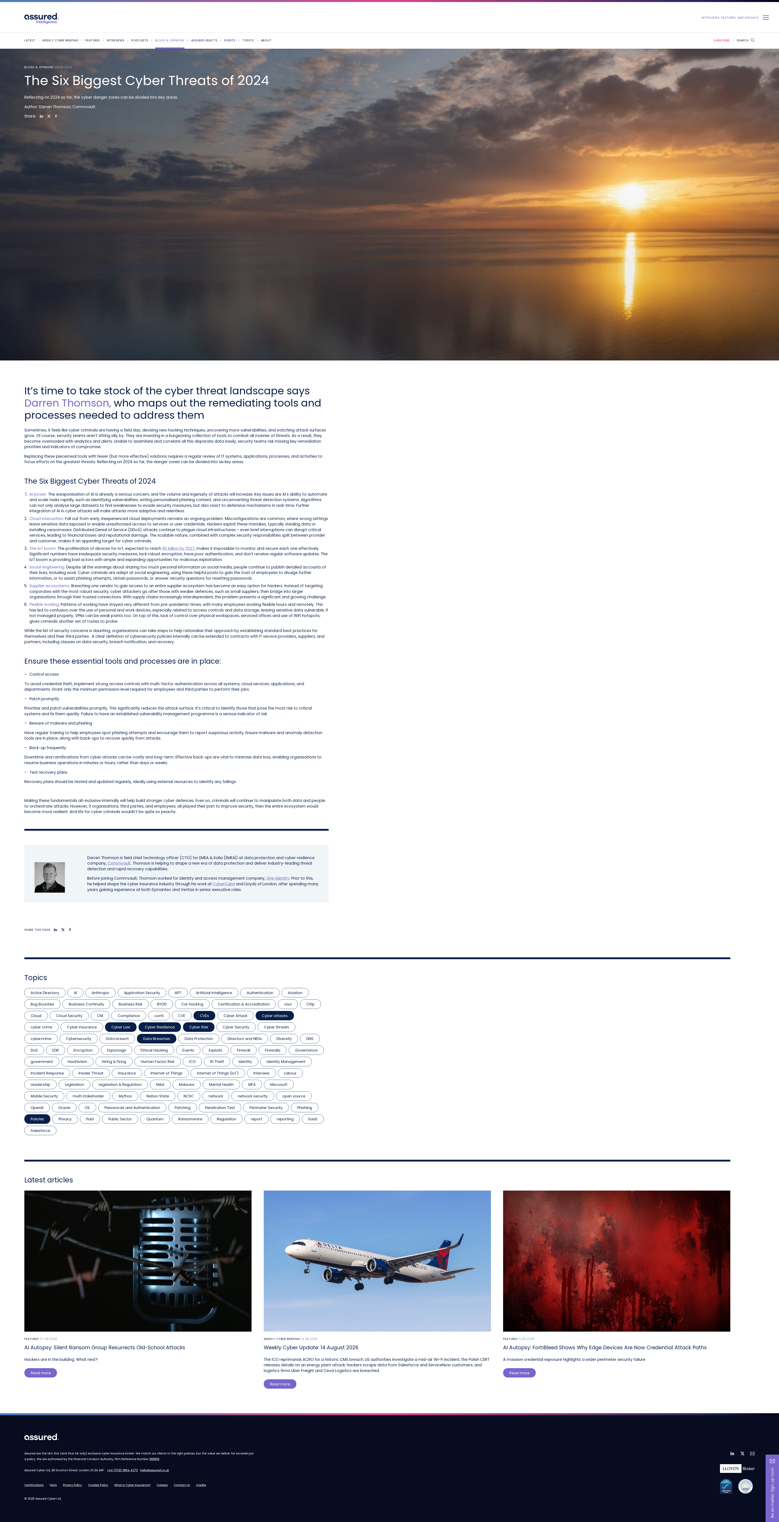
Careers (162, 1485)
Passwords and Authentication (132, 1107)
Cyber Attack (235, 1015)
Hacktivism (77, 1061)
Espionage (116, 1050)
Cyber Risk (198, 1027)
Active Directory (45, 992)
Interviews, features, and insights (730, 17)
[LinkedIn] (41, 116)
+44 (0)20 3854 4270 (122, 1470)
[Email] (752, 1453)
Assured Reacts (204, 40)
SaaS (312, 1119)
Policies (37, 1119)
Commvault (119, 863)
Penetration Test (220, 1107)
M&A (160, 1084)
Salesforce (40, 1130)
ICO (192, 1061)
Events (230, 40)
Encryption (83, 1050)
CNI (100, 1015)
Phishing (304, 1107)
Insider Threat (91, 1073)
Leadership (40, 1084)
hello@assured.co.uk (154, 1470)
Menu (766, 17)
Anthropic (100, 992)
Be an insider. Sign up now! (772, 1493)
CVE (181, 1015)
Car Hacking (192, 1004)
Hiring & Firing (114, 1061)
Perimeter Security (266, 1107)
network (216, 1096)
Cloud (36, 1015)
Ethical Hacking (154, 1050)
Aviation (295, 992)
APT (178, 992)
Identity (245, 1061)
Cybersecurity (78, 1038)
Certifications (34, 1485)
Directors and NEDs (245, 1038)
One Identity (277, 878)
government (42, 1061)
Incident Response (47, 1073)
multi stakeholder (88, 1096)
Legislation (74, 1084)
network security (253, 1096)
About (266, 40)
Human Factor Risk (157, 1061)
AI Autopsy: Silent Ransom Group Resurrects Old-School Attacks (104, 1347)
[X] (49, 116)
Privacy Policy (72, 1485)
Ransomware (190, 1119)
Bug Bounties (42, 1004)
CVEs (204, 1015)
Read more (41, 1372)
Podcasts (139, 40)
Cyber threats (276, 1027)
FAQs (53, 1485)
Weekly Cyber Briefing (60, 40)
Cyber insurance (82, 1027)
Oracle (64, 1107)
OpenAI (37, 1107)
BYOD (162, 1004)
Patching (182, 1107)
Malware (186, 1084)
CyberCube (224, 884)
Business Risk (130, 1004)
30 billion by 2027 (178, 548)
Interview (261, 1073)
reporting (285, 1119)
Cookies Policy (98, 1485)
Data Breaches (156, 1038)
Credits (201, 1485)
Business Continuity (86, 1004)
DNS (309, 1038)
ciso (288, 1004)
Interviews (116, 40)
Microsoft (278, 1084)
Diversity (284, 1038)
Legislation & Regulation (120, 1084)
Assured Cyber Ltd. (48, 1499)
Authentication (260, 992)
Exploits (215, 1050)
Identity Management (286, 1061)
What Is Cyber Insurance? (132, 1485)
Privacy (65, 1119)
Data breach (117, 1038)
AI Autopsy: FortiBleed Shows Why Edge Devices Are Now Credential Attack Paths (605, 1347)
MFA (252, 1084)
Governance (306, 1050)
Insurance (127, 1073)
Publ (90, 1119)
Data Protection (199, 1038)
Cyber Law (120, 1027)
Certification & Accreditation (244, 1004)
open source (293, 1096)
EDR (55, 1050)
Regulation (226, 1119)
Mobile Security (44, 1096)
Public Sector (120, 1119)
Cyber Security (236, 1027)
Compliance (129, 1015)
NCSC (189, 1096)
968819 (154, 1459)
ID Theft (217, 1061)
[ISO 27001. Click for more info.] (745, 1486)
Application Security (142, 992)
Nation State (157, 1096)
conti (159, 1015)
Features (92, 40)
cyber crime (41, 1027)
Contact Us (182, 1485)
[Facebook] (56, 116)
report (256, 1119)
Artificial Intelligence (214, 992)
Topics (248, 40)
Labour (290, 1073)
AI (75, 992)
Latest (29, 40)
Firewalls (272, 1050)
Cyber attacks (275, 1015)
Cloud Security (69, 1015)
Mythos (125, 1096)
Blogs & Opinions (169, 40)
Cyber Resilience (160, 1027)
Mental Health (221, 1084)
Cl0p (310, 1004)
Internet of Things (166, 1073)
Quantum (155, 1119)
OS (87, 1107)
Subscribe (722, 40)
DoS (34, 1050)
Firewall (243, 1050)
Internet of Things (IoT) (218, 1073)
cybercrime (41, 1038)
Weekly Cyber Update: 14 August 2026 (311, 1347)
